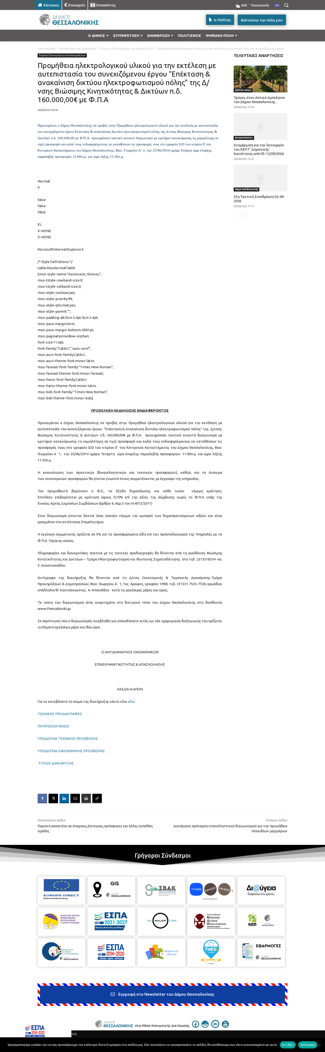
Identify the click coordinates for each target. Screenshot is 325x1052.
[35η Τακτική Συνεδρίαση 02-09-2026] (261, 178)
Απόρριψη (307, 1044)
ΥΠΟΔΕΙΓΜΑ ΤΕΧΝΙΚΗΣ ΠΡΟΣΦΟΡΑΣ (68, 738)
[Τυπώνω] (86, 798)
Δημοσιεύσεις (47, 48)
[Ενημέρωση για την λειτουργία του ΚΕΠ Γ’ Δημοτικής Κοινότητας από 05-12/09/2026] (261, 126)
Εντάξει (287, 1044)
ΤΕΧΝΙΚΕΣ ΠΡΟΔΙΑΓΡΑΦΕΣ (60, 714)
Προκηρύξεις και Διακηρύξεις (78, 48)
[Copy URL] (97, 798)
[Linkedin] (64, 798)
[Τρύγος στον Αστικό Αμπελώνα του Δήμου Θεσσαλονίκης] (261, 79)
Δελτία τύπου (243, 90)
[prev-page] (237, 215)
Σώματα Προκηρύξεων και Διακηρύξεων (126, 48)
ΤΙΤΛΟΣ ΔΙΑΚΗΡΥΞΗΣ (56, 763)
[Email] (75, 798)
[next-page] (244, 215)
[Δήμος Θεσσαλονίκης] (73, 20)
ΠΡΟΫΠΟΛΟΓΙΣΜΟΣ (53, 726)
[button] (286, 5)
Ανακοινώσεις (244, 137)
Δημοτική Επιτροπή (246, 189)
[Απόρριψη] (319, 1044)
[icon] (195, 1026)
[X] (53, 798)
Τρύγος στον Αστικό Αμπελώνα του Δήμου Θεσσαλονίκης (259, 100)
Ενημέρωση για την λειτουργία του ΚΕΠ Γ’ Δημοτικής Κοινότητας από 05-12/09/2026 (259, 149)
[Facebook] (42, 798)
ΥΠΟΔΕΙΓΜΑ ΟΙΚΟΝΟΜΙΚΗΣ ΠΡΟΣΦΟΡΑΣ (71, 751)
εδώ (131, 701)
